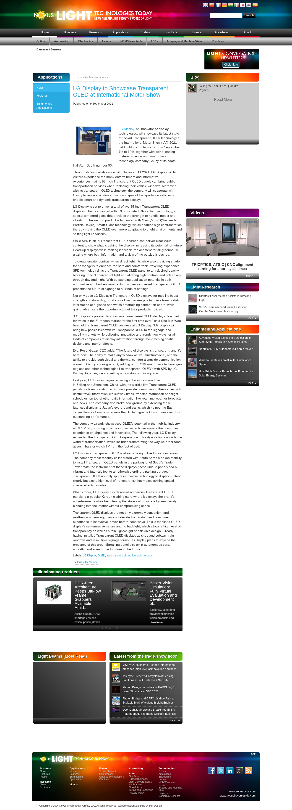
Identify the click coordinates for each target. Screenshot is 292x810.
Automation (61, 41)
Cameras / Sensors (49, 49)
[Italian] (236, 6)
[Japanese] (242, 6)
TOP (253, 754)
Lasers (106, 41)
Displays (218, 41)
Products (171, 32)
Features (41, 95)
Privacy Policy (137, 792)
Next (250, 318)
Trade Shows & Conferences (107, 772)
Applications (120, 32)
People (43, 776)
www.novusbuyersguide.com (238, 795)
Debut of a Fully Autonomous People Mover (226, 349)
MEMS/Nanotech (131, 41)
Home (45, 32)
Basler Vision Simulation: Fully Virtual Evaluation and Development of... (163, 593)
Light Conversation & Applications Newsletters (140, 784)
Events (196, 32)
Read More (223, 99)
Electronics (85, 41)
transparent (114, 555)
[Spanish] (255, 6)
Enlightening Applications (44, 105)
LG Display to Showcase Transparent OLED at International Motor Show (120, 91)
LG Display (126, 129)
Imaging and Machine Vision (185, 41)
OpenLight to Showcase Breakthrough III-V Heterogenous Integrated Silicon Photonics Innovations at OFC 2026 (149, 714)
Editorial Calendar (138, 779)
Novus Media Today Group (74, 805)
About (247, 32)
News (40, 87)
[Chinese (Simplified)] (212, 6)
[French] (218, 6)
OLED (101, 555)
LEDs (154, 41)
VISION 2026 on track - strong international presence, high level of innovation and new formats (149, 669)
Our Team (134, 776)
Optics (40, 41)
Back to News (86, 562)
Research (95, 32)
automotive (129, 555)
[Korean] (249, 6)
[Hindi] (230, 6)
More (249, 276)
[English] (206, 6)
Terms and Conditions (141, 790)
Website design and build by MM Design (140, 805)
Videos (146, 32)
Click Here (231, 64)
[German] (224, 6)
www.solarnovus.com (242, 791)
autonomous (145, 555)
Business (70, 32)
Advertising (221, 32)
